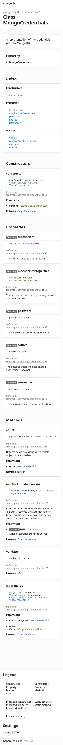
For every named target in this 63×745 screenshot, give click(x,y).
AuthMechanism (31, 243)
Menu (57, 3)
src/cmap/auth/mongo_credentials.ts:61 (26, 289)
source (13, 119)
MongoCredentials (27, 12)
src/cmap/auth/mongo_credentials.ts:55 (26, 327)
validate (13, 144)
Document (49, 490)
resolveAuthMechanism (23, 141)
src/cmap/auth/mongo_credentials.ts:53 (26, 398)
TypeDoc (28, 741)
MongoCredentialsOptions (23, 183)
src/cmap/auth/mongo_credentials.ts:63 (26, 194)
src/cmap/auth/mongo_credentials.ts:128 (27, 568)
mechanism (16, 110)
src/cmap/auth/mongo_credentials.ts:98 (26, 446)
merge (13, 147)
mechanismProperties (22, 113)
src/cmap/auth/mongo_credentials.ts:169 (27, 609)
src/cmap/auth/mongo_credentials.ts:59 (26, 253)
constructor (16, 95)
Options (51, 3)
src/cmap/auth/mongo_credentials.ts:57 (26, 361)
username (15, 123)
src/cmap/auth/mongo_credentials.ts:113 (27, 503)
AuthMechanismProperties (23, 280)
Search (45, 3)
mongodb (9, 3)
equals (13, 137)
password (15, 116)
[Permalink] (25, 174)
